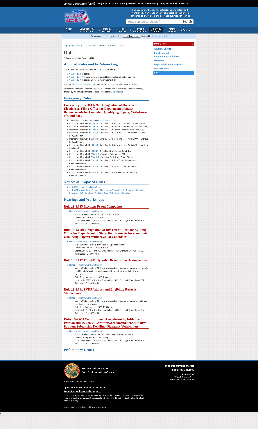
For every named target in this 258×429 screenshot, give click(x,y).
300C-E (95, 130)
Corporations (104, 4)
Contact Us (99, 387)
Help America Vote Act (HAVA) (169, 65)
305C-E (95, 173)
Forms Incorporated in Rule (83, 84)
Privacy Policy (69, 382)
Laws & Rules (111, 46)
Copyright (67, 407)
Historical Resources (147, 4)
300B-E (95, 127)
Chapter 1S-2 (75, 74)
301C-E (95, 145)
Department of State (73, 46)
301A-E (95, 133)
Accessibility (81, 382)
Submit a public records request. (82, 391)
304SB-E (95, 157)
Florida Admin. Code (106, 121)
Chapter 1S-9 (75, 80)
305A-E (95, 160)
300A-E (95, 124)
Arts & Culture (118, 4)
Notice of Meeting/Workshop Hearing (85, 211)
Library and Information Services (173, 4)
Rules (157, 73)
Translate (161, 36)
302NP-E (96, 151)
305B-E (95, 167)
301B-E (95, 139)
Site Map (92, 382)
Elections (132, 4)
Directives (159, 60)
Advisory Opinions (163, 49)
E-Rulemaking (117, 92)
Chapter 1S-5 (75, 77)
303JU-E (95, 154)
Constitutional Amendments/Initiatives (166, 55)
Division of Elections (93, 46)
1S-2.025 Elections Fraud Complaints (85, 187)
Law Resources (161, 69)
